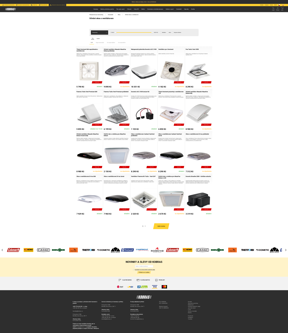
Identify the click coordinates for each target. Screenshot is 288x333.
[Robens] (142, 250)
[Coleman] (157, 250)
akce (170, 32)
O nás (189, 309)
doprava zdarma (177, 32)
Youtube (190, 319)
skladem (164, 32)
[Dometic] (88, 250)
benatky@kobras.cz (78, 311)
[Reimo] (13, 250)
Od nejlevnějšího (111, 42)
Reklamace (191, 305)
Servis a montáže (192, 311)
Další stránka (161, 226)
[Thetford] (73, 250)
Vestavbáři (110, 14)
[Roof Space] (100, 250)
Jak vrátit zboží (191, 308)
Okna (119, 14)
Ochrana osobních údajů (194, 306)
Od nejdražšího (122, 42)
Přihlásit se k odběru (144, 272)
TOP (92, 42)
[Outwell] (112, 250)
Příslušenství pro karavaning (96, 14)
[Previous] (2, 250)
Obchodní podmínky (193, 303)
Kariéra (189, 312)
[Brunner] (43, 250)
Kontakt (190, 301)
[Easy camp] (58, 250)
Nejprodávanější (100, 42)
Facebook (190, 316)
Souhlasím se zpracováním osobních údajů (145, 269)
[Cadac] (28, 250)
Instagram (190, 317)
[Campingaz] (127, 250)
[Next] (285, 250)
